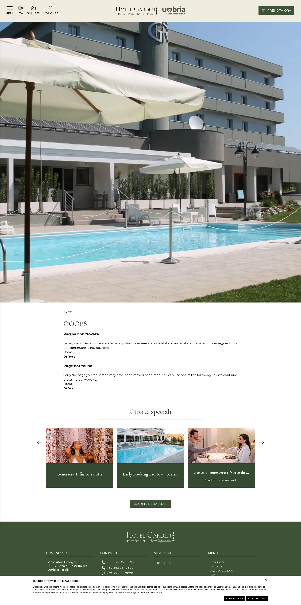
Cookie (215, 575)
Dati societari (221, 570)
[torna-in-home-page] (150, 11)
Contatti (218, 562)
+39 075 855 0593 (120, 562)
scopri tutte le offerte (150, 503)
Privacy (216, 566)
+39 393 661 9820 (120, 567)
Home (67, 311)
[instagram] (158, 563)
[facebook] (164, 563)
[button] (39, 442)
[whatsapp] (170, 563)
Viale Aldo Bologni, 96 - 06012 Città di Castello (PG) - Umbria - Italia (70, 565)
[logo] (150, 537)
